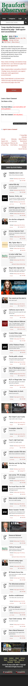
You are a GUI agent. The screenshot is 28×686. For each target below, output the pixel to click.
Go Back (14, 90)
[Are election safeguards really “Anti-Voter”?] (5, 221)
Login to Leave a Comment (10, 129)
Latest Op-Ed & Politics (14, 167)
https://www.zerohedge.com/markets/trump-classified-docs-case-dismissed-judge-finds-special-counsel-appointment (14, 63)
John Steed (7, 42)
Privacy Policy (13, 660)
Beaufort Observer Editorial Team (19, 264)
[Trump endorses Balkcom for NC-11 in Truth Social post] (5, 323)
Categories (12, 18)
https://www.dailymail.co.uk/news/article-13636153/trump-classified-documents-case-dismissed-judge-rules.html (13, 80)
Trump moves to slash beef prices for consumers (17, 392)
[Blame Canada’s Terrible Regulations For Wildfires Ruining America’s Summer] (5, 512)
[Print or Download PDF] (13, 36)
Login (20, 18)
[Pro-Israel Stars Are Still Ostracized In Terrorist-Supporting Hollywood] (5, 488)
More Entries (15, 42)
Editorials (14, 139)
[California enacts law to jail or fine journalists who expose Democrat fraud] (5, 312)
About (17, 658)
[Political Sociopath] (5, 549)
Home (4, 18)
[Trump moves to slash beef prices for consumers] (5, 393)
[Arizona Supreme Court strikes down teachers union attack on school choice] (5, 233)
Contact (11, 658)
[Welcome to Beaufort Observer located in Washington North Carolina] (14, 8)
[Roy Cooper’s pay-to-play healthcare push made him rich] (5, 419)
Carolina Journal (22, 329)
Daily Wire (23, 203)
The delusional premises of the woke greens (17, 585)
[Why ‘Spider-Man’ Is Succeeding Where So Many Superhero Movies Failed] (5, 244)
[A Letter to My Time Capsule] (5, 256)
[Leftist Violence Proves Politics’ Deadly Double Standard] (5, 346)
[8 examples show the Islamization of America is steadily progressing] (5, 430)
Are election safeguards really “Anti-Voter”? (16, 220)
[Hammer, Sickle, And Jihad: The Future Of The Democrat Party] (5, 198)
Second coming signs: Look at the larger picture (17, 561)
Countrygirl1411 (22, 227)
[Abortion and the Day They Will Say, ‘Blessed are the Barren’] (5, 465)
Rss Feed (17, 662)
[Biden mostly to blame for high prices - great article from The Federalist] (5, 500)
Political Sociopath (15, 547)
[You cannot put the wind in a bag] (5, 300)
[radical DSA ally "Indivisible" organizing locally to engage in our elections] (5, 186)
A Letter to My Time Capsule (15, 255)
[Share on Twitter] (17, 36)
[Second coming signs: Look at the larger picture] (5, 562)
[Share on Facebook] (15, 36)
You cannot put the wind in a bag (17, 299)
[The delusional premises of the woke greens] (5, 586)
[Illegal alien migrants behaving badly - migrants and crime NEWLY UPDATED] (5, 270)
